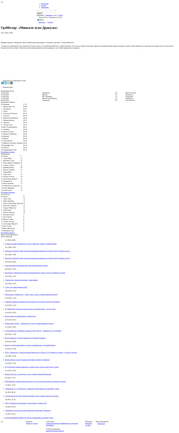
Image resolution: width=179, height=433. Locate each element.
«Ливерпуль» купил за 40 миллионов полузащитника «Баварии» (28, 410)
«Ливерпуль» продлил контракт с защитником (21, 280)
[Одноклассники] (43, 19)
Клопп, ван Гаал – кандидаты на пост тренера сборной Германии (28, 374)
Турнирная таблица (53, 423)
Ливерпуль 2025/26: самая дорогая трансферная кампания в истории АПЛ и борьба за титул (37, 251)
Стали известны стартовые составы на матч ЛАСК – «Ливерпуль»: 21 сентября (33, 331)
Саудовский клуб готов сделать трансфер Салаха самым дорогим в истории (32, 396)
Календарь (44, 4)
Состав (43, 5)
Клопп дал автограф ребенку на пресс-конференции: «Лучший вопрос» (30, 345)
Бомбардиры (64, 423)
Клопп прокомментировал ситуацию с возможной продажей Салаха (29, 418)
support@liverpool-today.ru (55, 431)
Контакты (41, 22)
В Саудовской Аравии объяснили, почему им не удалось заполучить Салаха (32, 367)
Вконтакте (101, 424)
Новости (29, 423)
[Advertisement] (25, 37)
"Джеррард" (49, 15)
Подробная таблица (8, 152)
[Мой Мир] (11, 83)
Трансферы (45, 7)
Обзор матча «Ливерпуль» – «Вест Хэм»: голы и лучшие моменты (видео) (31, 294)
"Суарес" (60, 15)
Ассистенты (73, 423)
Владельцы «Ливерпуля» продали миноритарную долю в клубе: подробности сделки (35, 273)
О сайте (50, 22)
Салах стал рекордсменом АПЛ (16, 287)
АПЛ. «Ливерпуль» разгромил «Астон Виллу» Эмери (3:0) (26, 403)
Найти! (40, 13)
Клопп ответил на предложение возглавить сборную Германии (27, 360)
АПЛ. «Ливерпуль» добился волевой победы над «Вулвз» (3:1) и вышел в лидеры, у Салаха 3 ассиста (41, 352)
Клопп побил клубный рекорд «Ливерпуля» (20, 316)
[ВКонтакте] (38, 19)
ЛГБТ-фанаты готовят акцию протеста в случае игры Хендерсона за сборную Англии (35, 381)
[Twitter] (40, 19)
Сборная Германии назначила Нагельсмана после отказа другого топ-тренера (32, 302)
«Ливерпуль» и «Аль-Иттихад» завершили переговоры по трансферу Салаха (32, 389)
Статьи (35, 423)
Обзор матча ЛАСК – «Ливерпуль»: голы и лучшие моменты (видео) (29, 323)
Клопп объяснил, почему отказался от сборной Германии (25, 338)
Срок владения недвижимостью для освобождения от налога (26, 265)
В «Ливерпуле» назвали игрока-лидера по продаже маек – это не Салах (30, 309)
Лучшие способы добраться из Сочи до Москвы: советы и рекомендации (31, 244)
